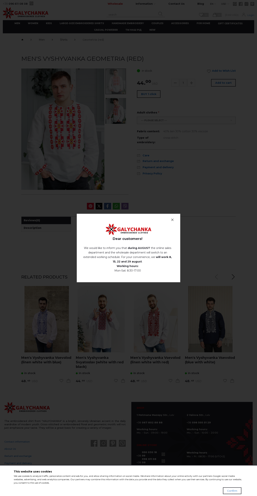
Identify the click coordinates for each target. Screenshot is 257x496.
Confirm (232, 490)
